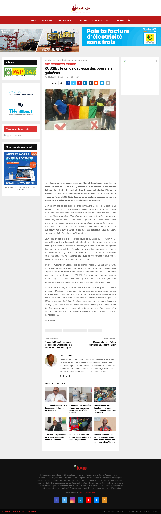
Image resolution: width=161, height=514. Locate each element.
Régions (96, 20)
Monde (74, 64)
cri (65, 330)
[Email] (96, 500)
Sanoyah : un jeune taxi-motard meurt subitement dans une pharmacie (80, 437)
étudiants (82, 330)
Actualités (47, 20)
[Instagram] (72, 500)
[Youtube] (88, 500)
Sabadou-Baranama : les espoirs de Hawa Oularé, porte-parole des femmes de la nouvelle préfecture (104, 438)
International (65, 20)
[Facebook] (56, 500)
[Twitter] (64, 500)
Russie (98, 330)
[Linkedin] (80, 500)
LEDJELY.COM (52, 77)
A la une (47, 64)
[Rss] (104, 500)
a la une (48, 330)
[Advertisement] (80, 157)
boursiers (57, 330)
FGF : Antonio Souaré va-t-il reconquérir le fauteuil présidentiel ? (56, 407)
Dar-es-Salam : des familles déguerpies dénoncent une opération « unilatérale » (105, 409)
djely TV (109, 20)
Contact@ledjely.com (87, 493)
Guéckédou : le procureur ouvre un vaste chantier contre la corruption (55, 437)
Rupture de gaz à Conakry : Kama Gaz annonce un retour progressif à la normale (80, 409)
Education (62, 64)
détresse (72, 330)
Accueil (34, 20)
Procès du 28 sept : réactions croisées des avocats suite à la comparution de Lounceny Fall (58, 345)
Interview (82, 20)
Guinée (68, 64)
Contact (121, 20)
